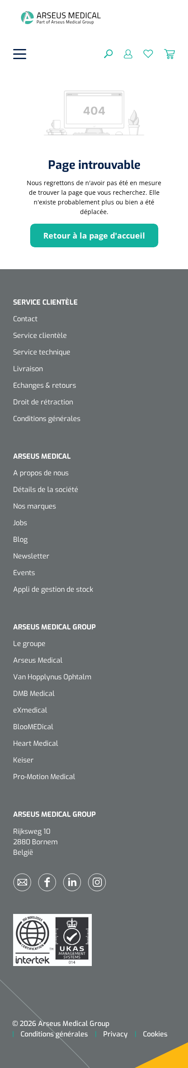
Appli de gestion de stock (53, 589)
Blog (20, 539)
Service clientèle (40, 335)
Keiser (23, 760)
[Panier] (164, 53)
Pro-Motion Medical (44, 776)
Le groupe (29, 643)
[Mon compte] (122, 53)
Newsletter (31, 556)
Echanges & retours (44, 385)
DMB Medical (34, 693)
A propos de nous (41, 473)
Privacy (115, 1034)
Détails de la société (45, 489)
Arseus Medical (38, 660)
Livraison (28, 368)
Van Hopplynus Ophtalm (52, 677)
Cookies (155, 1034)
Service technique (41, 352)
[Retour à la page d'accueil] (60, 17)
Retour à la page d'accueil (94, 235)
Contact (25, 318)
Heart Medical (35, 743)
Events (24, 572)
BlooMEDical (33, 726)
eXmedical (30, 710)
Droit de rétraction (43, 402)
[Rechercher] (108, 53)
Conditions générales (46, 418)
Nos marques (34, 506)
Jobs (20, 522)
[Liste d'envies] (142, 53)
